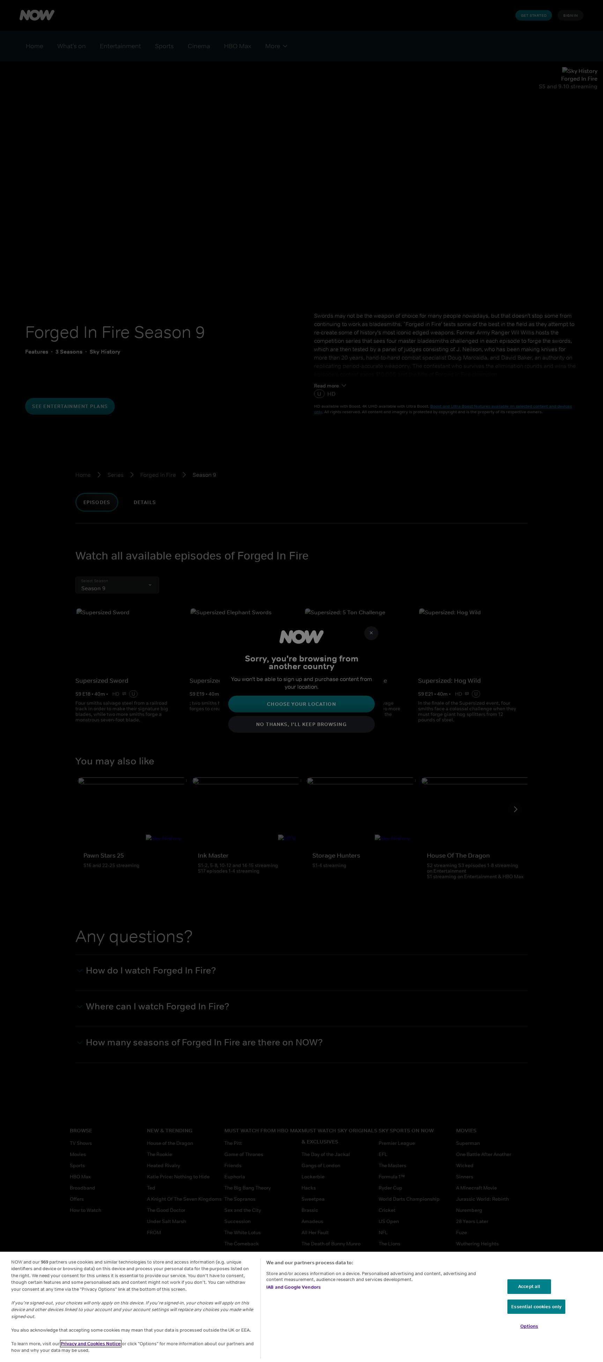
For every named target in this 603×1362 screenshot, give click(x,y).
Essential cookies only (536, 1307)
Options (529, 1326)
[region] (301, 1307)
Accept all (529, 1286)
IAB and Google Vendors (293, 1287)
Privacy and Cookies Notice (91, 1344)
